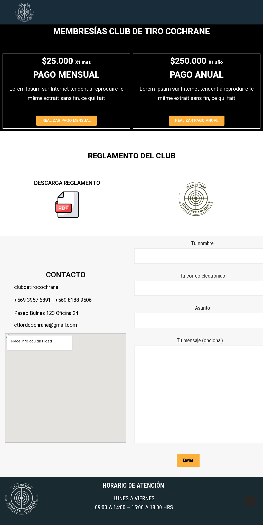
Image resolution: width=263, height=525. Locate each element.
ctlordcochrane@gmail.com (45, 325)
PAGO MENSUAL (66, 75)
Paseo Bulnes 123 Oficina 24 (46, 313)
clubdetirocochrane (36, 287)
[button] (140, 12)
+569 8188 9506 (73, 300)
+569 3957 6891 (32, 300)
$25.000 (66, 61)
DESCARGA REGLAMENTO (67, 183)
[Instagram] (250, 501)
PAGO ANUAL (197, 75)
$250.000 (196, 61)
